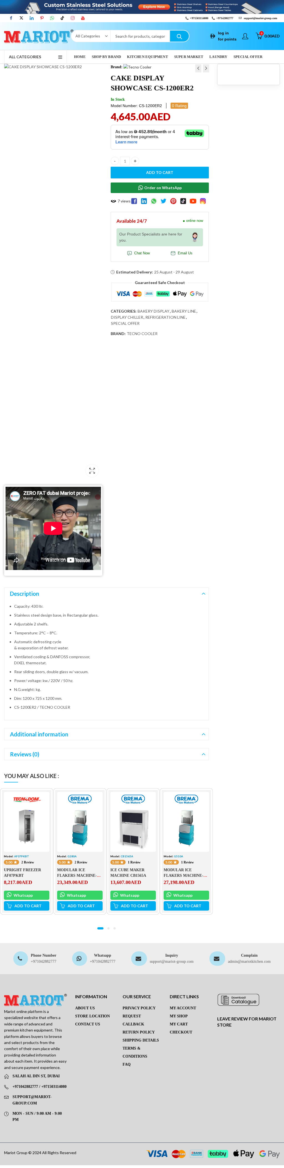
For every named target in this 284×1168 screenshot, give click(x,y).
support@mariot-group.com (172, 961)
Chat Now (142, 253)
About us (85, 1008)
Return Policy (139, 1032)
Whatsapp (23, 895)
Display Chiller (127, 317)
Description (24, 593)
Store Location (92, 1016)
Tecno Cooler (142, 333)
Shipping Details (141, 1040)
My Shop (179, 1016)
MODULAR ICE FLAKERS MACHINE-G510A (183, 875)
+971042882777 (43, 961)
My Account (183, 1008)
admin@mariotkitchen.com (249, 961)
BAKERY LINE (184, 311)
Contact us (87, 1024)
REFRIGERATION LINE (165, 317)
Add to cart (159, 172)
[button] (100, 928)
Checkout (181, 1032)
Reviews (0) (24, 754)
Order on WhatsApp (163, 187)
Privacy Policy (139, 1008)
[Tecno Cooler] (137, 66)
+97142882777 (224, 18)
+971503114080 (199, 18)
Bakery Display (153, 311)
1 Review (134, 862)
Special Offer (125, 323)
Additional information (39, 734)
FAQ (127, 1064)
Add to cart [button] (28, 906)
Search (179, 36)
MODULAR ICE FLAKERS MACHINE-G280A (77, 875)
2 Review (27, 862)
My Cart (179, 1024)
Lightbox (92, 470)
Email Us (185, 253)
